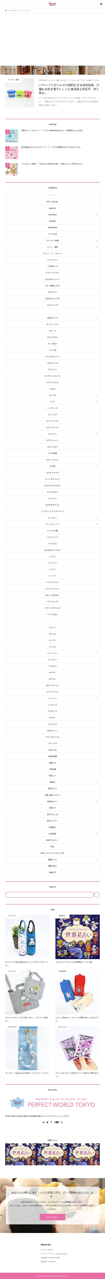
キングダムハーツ (52, 356)
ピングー (52, 640)
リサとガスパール (52, 737)
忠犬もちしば (52, 814)
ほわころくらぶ (52, 685)
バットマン (52, 575)
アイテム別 (52, 234)
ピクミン (52, 627)
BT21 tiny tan (52, 201)
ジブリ (52, 401)
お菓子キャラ (52, 318)
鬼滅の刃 (52, 872)
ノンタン (52, 556)
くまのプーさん (52, 363)
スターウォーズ (52, 427)
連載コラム (52, 859)
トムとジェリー (52, 537)
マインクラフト (52, 692)
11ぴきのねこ (52, 195)
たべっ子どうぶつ (52, 479)
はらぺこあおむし (52, 595)
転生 (52, 846)
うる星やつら (52, 266)
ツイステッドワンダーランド (52, 511)
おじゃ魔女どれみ (52, 285)
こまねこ (52, 388)
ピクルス (52, 633)
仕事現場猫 (52, 756)
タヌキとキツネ (52, 472)
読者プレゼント (52, 840)
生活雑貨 (52, 833)
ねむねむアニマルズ (52, 550)
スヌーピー (52, 434)
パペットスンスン (52, 588)
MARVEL (52, 208)
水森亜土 (52, 827)
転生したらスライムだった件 (52, 853)
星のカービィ (52, 820)
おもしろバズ (52, 305)
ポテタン (52, 679)
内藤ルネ (52, 762)
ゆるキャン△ (52, 730)
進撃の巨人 (52, 866)
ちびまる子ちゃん (52, 505)
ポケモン (52, 672)
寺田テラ (52, 808)
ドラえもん (52, 543)
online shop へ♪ (52, 1217)
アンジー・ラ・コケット (52, 253)
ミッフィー (52, 698)
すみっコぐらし (52, 459)
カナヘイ (52, 330)
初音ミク (52, 775)
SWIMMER (52, 227)
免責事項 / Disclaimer (48, 1261)
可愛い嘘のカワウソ (52, 795)
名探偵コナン (52, 801)
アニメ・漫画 (52, 247)
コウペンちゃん (52, 382)
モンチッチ (52, 724)
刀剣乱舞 (52, 769)
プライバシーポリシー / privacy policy (54, 1254)
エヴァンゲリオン (52, 272)
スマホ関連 (52, 453)
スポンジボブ (52, 447)
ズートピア (52, 414)
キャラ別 (52, 350)
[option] (21, 1154)
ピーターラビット (52, 621)
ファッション (52, 653)
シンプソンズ (52, 408)
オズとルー (52, 292)
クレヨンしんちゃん (52, 376)
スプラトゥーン (52, 440)
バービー (52, 569)
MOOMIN (52, 214)
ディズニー (52, 517)
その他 (52, 466)
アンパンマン (52, 259)
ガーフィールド (52, 324)
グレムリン (52, 369)
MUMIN (52, 221)
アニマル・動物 (52, 240)
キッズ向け (52, 343)
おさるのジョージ (52, 279)
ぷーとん (52, 646)
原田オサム (52, 788)
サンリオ (52, 395)
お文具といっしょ (52, 311)
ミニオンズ (52, 704)
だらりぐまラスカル (52, 485)
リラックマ (52, 743)
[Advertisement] (52, 35)
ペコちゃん (52, 666)
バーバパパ (52, 563)
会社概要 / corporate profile (50, 1258)
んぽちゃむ (52, 750)
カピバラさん (52, 337)
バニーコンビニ (52, 582)
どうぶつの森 (52, 530)
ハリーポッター (52, 601)
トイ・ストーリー (52, 524)
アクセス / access (47, 1249)
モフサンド (52, 711)
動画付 (52, 782)
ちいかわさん (52, 492)
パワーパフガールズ (52, 608)
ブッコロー (52, 659)
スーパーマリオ (52, 421)
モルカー (52, 717)
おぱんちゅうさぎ (52, 298)
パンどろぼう (52, 614)
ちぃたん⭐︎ (52, 498)
